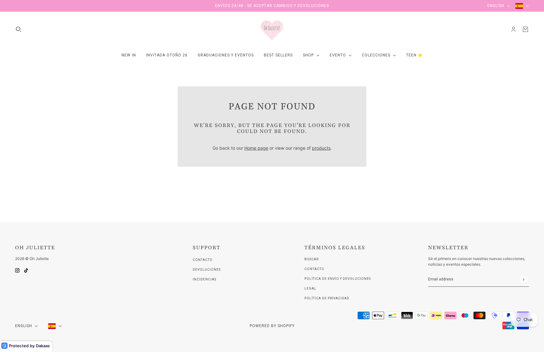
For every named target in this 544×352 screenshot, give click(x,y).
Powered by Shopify (272, 326)
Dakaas (43, 345)
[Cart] (525, 29)
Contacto (202, 260)
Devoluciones (207, 269)
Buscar (311, 259)
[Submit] (523, 279)
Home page (256, 148)
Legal (310, 288)
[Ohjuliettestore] (272, 29)
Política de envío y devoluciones (337, 278)
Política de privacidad (326, 298)
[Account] (513, 29)
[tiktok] (26, 270)
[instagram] (17, 270)
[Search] (18, 29)
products (321, 148)
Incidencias (204, 279)
